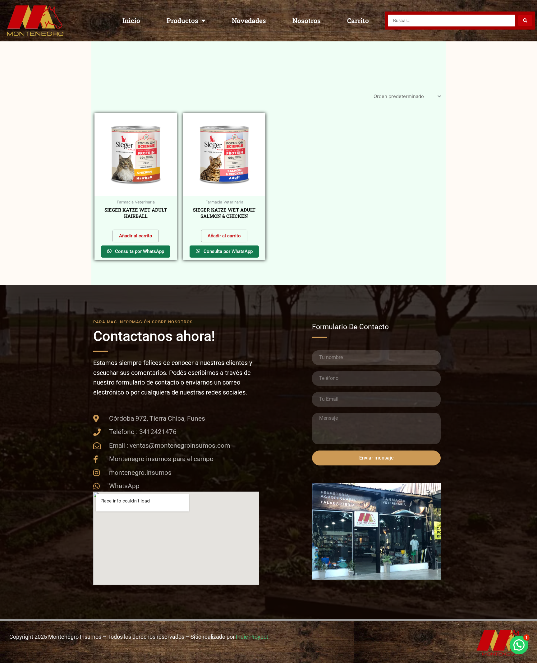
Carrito (358, 20)
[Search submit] (525, 20)
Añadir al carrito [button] (135, 236)
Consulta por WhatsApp (139, 251)
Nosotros (306, 20)
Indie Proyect (252, 636)
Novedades (249, 20)
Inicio (131, 20)
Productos (182, 20)
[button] (519, 645)
